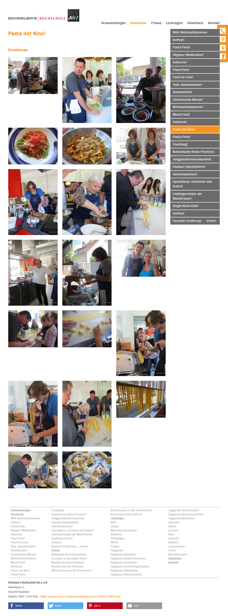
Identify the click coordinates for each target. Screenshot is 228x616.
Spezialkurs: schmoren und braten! (72, 530)
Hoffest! (15, 522)
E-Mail (43, 596)
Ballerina (116, 534)
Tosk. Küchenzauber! (23, 546)
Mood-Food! (18, 562)
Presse (55, 550)
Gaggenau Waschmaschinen (186, 514)
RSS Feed (114, 596)
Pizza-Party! (18, 538)
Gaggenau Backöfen (123, 554)
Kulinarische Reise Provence (68, 514)
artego (115, 526)
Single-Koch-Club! (62, 538)
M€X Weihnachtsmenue (25, 518)
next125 (173, 538)
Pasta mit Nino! (20, 570)
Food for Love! (19, 542)
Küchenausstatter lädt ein (126, 514)
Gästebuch (174, 558)
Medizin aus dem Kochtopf (67, 562)
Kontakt (173, 562)
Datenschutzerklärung (80, 596)
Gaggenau (117, 550)
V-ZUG (172, 550)
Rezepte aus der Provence (67, 566)
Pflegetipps (118, 538)
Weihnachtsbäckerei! (24, 558)
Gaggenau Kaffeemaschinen (128, 558)
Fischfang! (57, 510)
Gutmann (174, 522)
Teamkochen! (19, 550)
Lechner (173, 530)
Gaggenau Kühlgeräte (124, 570)
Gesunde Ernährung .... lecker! (69, 546)
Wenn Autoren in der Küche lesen (71, 570)
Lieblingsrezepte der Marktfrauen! (72, 534)
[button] (26, 605)
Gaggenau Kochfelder (124, 562)
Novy (171, 534)
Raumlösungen (177, 554)
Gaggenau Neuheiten (181, 518)
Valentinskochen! (62, 526)
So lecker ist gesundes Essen (69, 558)
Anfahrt (101, 596)
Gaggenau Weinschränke (126, 574)
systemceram (176, 546)
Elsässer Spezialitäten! (65, 522)
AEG (113, 522)
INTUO (114, 542)
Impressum (57, 596)
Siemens (173, 542)
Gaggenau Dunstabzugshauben (130, 566)
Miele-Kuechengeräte (124, 530)
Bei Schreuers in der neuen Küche (131, 510)
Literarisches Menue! (23, 554)
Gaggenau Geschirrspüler (183, 510)
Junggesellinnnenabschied (67, 518)
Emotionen (17, 514)
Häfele (172, 526)
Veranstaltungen (21, 510)
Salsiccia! (16, 534)
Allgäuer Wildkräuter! (24, 530)
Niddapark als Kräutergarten (68, 554)
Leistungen (117, 518)
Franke (115, 546)
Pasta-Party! (18, 526)
